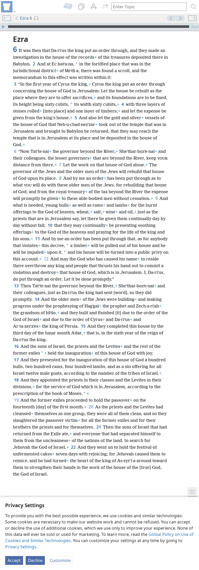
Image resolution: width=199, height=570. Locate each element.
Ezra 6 (26, 18)
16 (16, 346)
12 (46, 259)
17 (16, 360)
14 (37, 299)
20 (91, 407)
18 (16, 380)
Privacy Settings (20, 547)
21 (99, 427)
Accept (14, 560)
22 (73, 447)
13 (16, 286)
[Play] (3, 27)
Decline (35, 560)
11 (38, 239)
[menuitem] (8, 6)
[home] (8, 6)
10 (50, 225)
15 (83, 326)
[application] (99, 27)
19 (16, 400)
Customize (60, 560)
